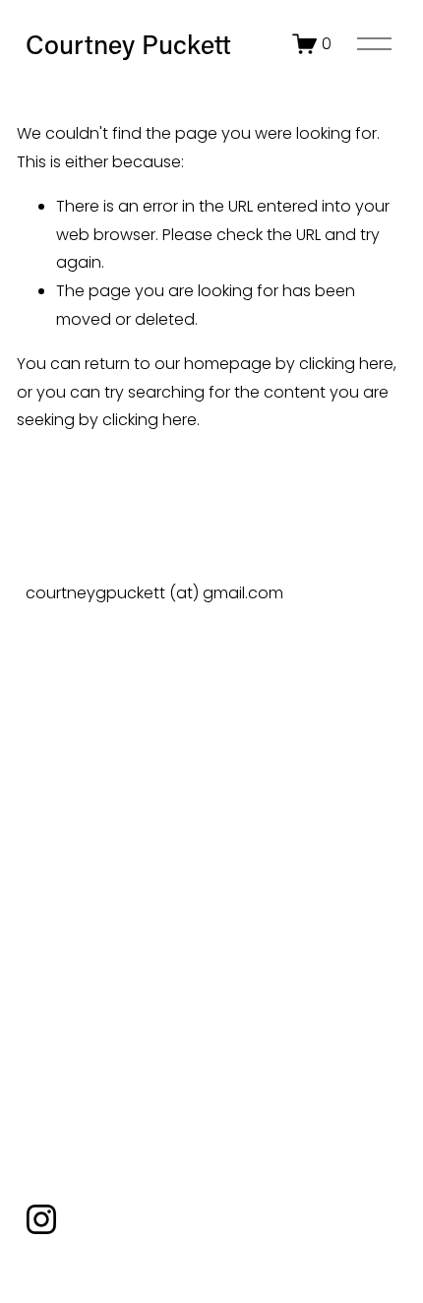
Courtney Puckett (128, 44)
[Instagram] (41, 1219)
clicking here (346, 363)
